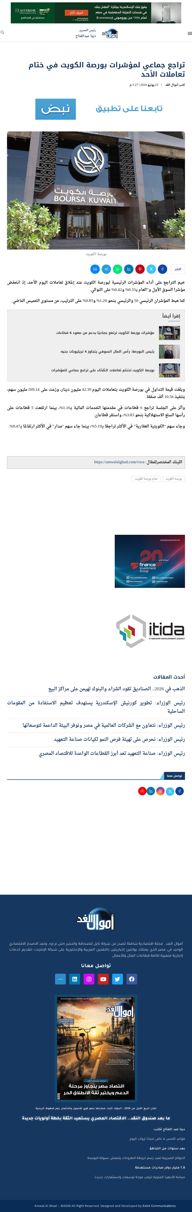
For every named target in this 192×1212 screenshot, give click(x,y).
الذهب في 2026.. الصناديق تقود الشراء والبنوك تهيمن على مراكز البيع (116, 689)
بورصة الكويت (174, 479)
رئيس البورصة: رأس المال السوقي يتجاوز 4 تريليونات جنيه (107, 351)
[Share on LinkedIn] (128, 269)
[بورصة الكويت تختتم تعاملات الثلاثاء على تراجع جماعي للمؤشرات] (169, 370)
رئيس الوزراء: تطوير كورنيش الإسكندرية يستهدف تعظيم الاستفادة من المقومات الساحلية (96, 707)
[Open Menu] (190, 33)
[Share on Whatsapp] (117, 269)
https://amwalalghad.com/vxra (119, 462)
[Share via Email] (95, 269)
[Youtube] (103, 979)
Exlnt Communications (159, 1206)
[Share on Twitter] (151, 269)
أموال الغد (171, 85)
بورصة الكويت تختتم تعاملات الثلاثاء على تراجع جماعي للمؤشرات (102, 370)
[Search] (2, 34)
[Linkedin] (74, 979)
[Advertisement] (96, 850)
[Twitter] (117, 979)
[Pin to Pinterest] (140, 269)
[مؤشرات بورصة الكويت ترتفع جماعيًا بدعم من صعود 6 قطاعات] (169, 333)
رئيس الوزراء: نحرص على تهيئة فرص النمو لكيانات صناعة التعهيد (119, 739)
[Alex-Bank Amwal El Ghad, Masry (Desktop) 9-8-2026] (96, 6)
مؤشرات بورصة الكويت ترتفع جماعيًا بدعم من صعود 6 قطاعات (105, 333)
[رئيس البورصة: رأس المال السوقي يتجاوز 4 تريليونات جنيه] (169, 352)
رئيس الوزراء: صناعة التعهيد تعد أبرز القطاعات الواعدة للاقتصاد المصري (112, 753)
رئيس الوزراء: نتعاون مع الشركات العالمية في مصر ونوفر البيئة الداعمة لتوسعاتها (103, 725)
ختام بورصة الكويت (146, 479)
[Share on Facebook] (162, 269)
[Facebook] (131, 979)
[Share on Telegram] (106, 269)
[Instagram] (89, 979)
